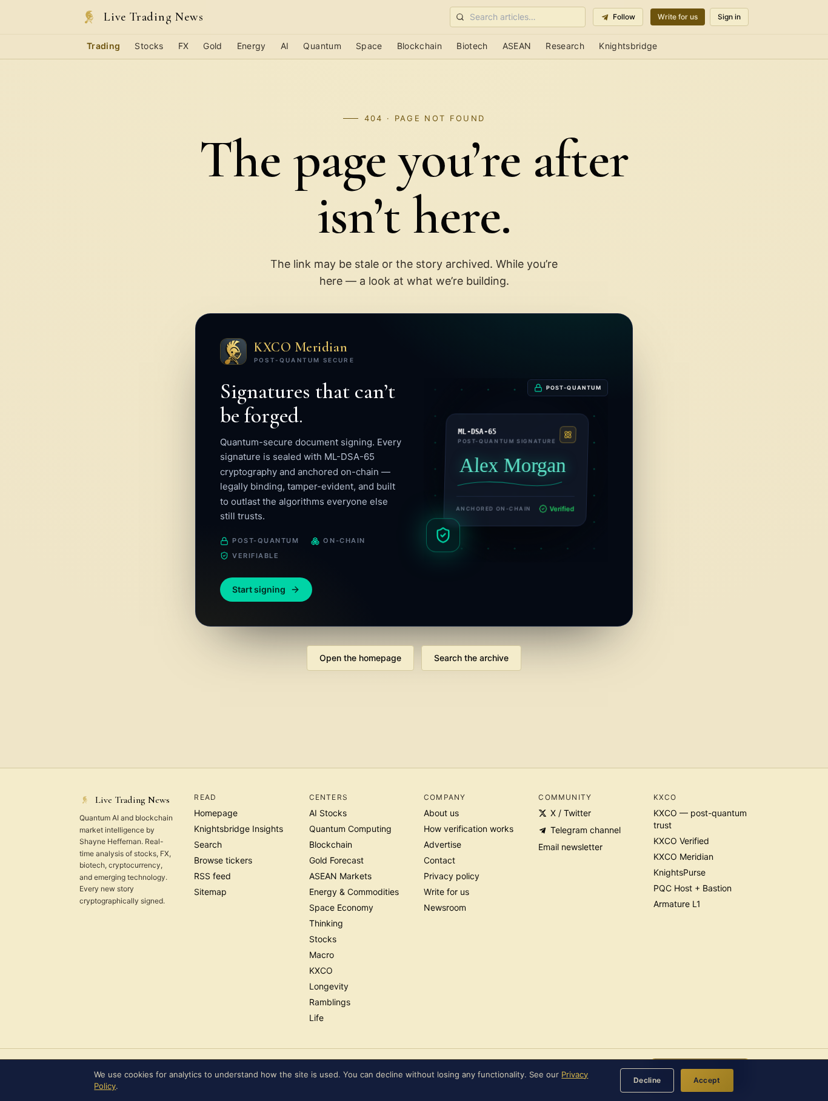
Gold (212, 46)
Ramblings (329, 1002)
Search (208, 844)
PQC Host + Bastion (692, 888)
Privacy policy (451, 876)
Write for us (678, 16)
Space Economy (341, 907)
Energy (251, 46)
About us (441, 813)
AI (285, 46)
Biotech (471, 46)
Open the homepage (360, 658)
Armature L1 (677, 904)
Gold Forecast (336, 860)
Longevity (329, 986)
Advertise (442, 844)
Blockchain (419, 46)
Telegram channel (585, 830)
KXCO (321, 970)
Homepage (216, 813)
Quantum (322, 46)
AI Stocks (328, 813)
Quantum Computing (350, 828)
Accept (707, 1080)
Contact (439, 860)
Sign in (729, 16)
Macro (321, 955)
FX (183, 46)
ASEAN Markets (340, 876)
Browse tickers (223, 860)
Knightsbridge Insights (238, 828)
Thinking (326, 923)
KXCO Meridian (683, 856)
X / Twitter (570, 813)
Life (316, 1018)
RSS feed (212, 876)
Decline (647, 1080)
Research (565, 46)
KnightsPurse (679, 872)
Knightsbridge (628, 46)
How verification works (468, 828)
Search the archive (471, 658)
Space (369, 46)
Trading (103, 46)
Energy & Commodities (354, 891)
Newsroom (445, 907)
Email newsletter (570, 847)
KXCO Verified (681, 841)
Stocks (149, 46)
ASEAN (517, 46)
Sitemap (210, 891)
